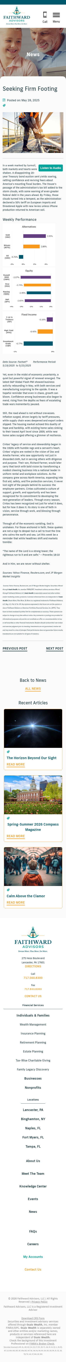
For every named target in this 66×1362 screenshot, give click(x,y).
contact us (33, 996)
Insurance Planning (33, 1033)
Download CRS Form (33, 1318)
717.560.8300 (33, 978)
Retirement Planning (33, 1042)
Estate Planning (33, 1051)
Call (45, 21)
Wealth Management (33, 1024)
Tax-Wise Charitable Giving (33, 1060)
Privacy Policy (40, 1301)
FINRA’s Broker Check (41, 1343)
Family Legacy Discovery (33, 1069)
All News (33, 688)
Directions (33, 966)
